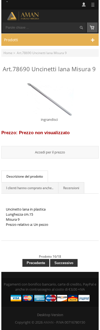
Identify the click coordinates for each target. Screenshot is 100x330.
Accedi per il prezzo (50, 152)
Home (8, 53)
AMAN (48, 322)
